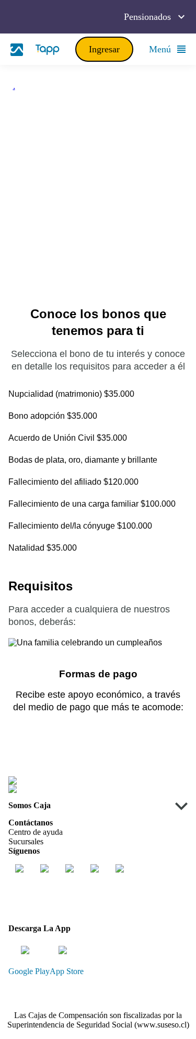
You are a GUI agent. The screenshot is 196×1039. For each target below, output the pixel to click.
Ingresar (104, 49)
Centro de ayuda (35, 832)
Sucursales (25, 841)
